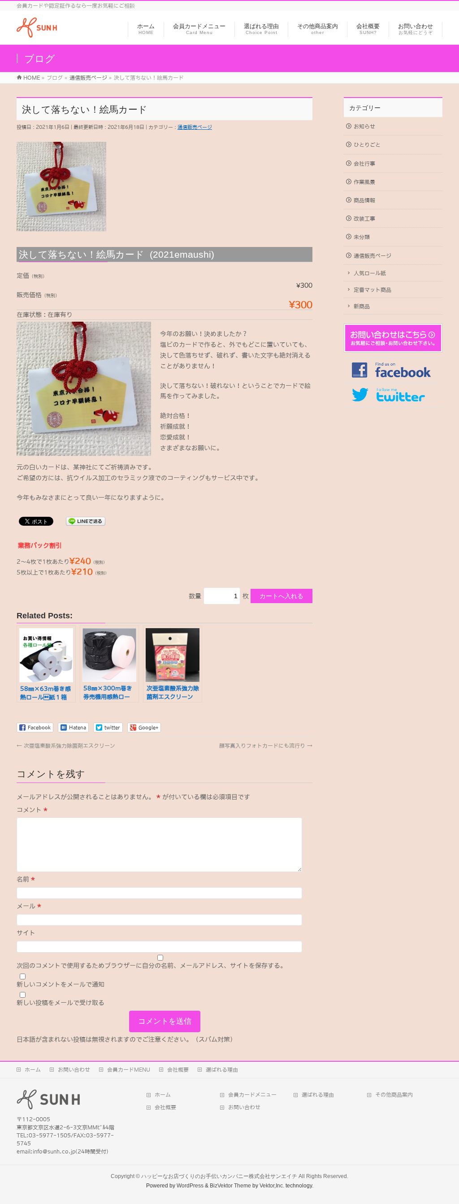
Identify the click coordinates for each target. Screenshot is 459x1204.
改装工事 (364, 218)
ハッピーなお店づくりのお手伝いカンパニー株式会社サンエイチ (219, 1176)
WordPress (190, 1186)
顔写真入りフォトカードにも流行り (265, 746)
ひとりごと (367, 145)
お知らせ (364, 126)
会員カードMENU (128, 1069)
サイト (26, 933)
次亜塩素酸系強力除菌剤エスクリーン (66, 746)
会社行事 (364, 163)
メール (29, 906)
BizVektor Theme (230, 1186)
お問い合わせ (74, 1069)
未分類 (362, 237)
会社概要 (178, 1069)
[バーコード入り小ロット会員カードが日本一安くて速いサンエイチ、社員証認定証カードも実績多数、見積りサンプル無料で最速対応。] (37, 33)
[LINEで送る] (85, 521)
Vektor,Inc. (272, 1186)
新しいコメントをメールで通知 (60, 984)
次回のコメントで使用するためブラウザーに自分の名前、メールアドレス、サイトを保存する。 (151, 965)
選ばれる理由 (222, 1069)
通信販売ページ (195, 127)
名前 (26, 879)
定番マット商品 (372, 290)
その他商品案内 (394, 1095)
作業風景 (364, 182)
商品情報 (364, 200)
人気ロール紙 (370, 273)
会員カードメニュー (252, 1095)
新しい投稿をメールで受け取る (60, 1003)
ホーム (33, 1069)
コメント (32, 810)
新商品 (362, 306)
